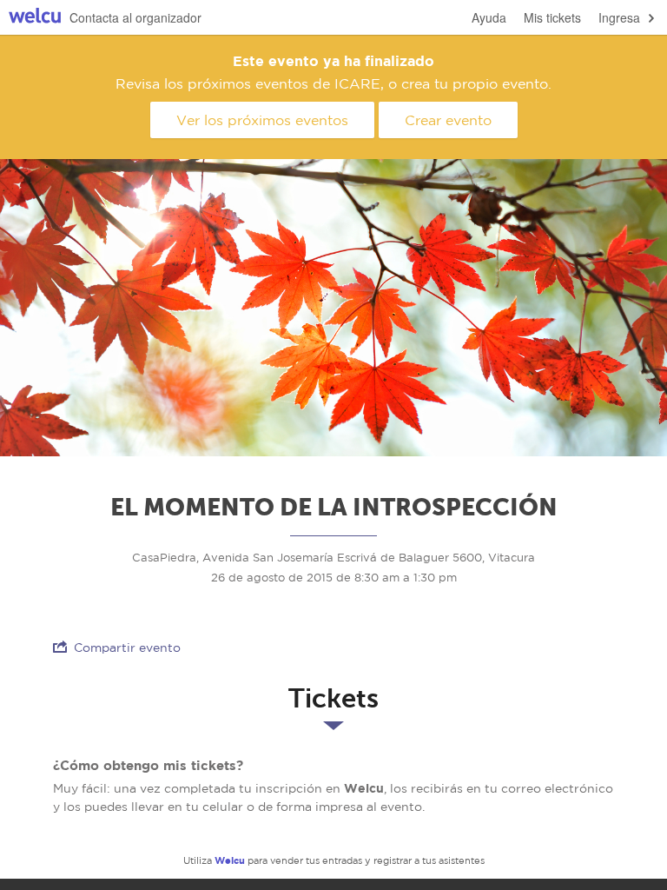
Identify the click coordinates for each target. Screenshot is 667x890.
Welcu (35, 18)
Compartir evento (127, 647)
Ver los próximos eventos (262, 120)
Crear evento (448, 120)
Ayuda (489, 17)
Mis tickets (552, 17)
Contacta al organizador (135, 17)
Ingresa (619, 17)
